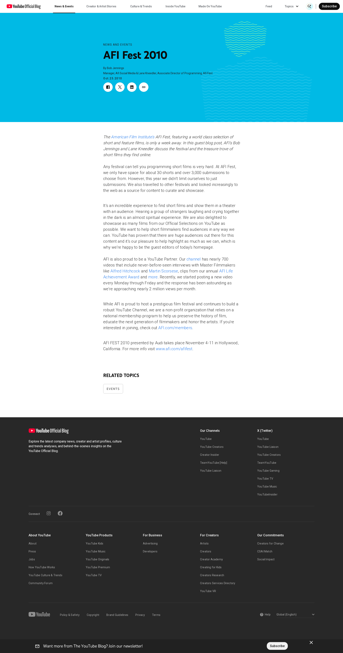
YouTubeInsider (267, 494)
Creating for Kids (211, 567)
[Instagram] (48, 513)
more (153, 277)
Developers (150, 551)
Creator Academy (211, 559)
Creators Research (212, 575)
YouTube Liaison (210, 470)
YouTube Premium (98, 567)
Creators (205, 551)
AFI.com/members (175, 327)
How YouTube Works (42, 567)
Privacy (140, 614)
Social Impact (266, 559)
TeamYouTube (266, 462)
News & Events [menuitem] (64, 6)
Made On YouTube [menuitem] (210, 6)
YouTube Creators (212, 446)
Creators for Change (270, 543)
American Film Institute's (132, 137)
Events (113, 389)
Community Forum (41, 583)
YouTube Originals (97, 559)
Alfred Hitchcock (125, 271)
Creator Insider (209, 454)
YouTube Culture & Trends (45, 575)
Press (32, 551)
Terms (156, 614)
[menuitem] (269, 6)
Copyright (93, 614)
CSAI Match (264, 551)
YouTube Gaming (268, 470)
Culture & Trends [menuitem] (141, 6)
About (33, 543)
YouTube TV (265, 478)
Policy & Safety (70, 614)
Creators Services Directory (217, 583)
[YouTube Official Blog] (23, 6)
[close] (311, 642)
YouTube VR (208, 591)
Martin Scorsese (163, 271)
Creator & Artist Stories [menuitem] (101, 6)
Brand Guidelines (117, 614)
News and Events (117, 44)
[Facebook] (60, 513)
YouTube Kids (94, 543)
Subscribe (329, 6)
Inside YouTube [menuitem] (175, 6)
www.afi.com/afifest (174, 348)
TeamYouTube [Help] (213, 462)
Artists (204, 543)
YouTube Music (267, 486)
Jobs (32, 559)
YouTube (206, 438)
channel (194, 259)
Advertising (150, 543)
